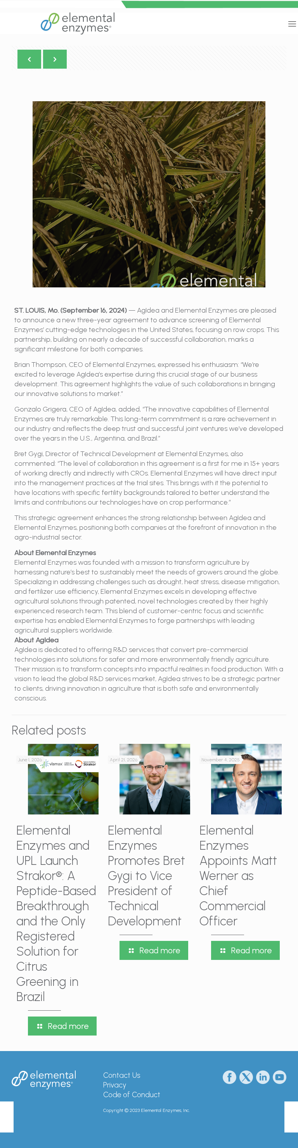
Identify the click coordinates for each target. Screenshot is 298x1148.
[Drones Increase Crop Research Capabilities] (291, 1116)
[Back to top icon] (261, 1132)
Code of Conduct (131, 1094)
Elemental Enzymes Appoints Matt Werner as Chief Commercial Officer (238, 875)
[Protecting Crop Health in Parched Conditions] (7, 1116)
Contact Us (121, 1075)
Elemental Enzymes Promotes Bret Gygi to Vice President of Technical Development (146, 875)
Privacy (114, 1085)
